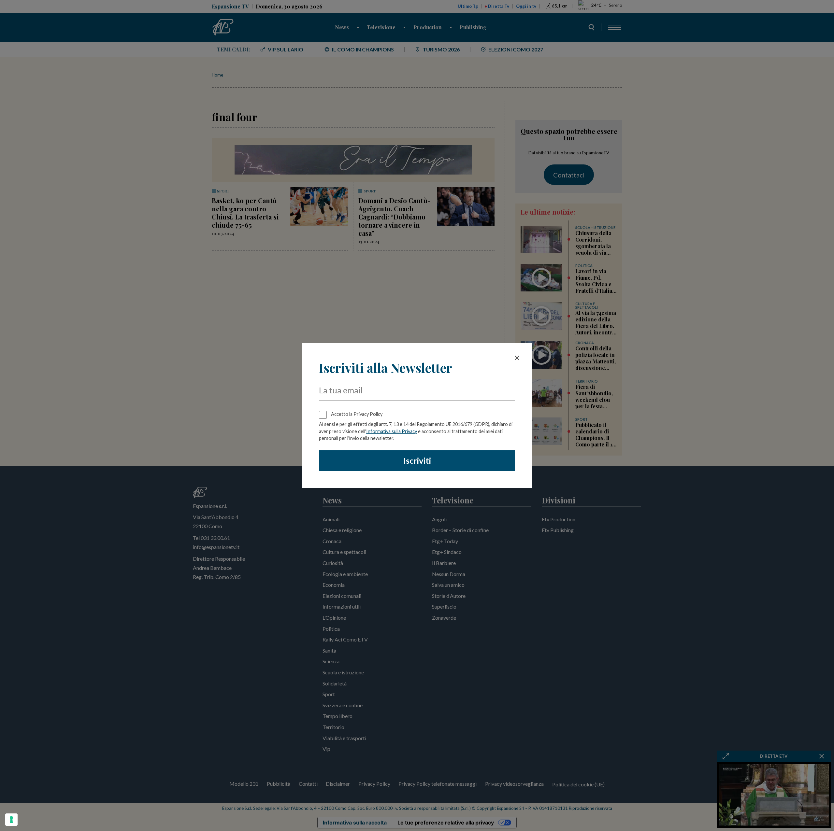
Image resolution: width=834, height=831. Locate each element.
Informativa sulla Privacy (391, 431)
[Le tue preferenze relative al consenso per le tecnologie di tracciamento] (11, 819)
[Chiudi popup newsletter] (517, 357)
